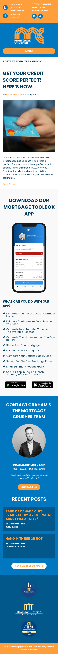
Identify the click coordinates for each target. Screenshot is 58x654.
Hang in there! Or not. (25, 538)
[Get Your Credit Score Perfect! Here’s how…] (29, 126)
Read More (9, 184)
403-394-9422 (32, 478)
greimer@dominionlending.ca (32, 474)
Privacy (34, 649)
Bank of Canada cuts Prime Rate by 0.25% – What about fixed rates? (29, 515)
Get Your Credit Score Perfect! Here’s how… (23, 80)
